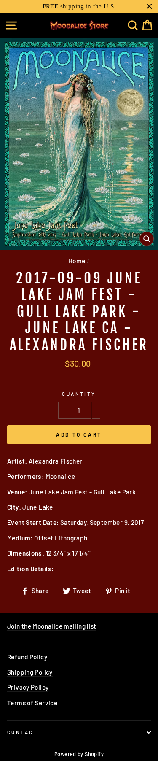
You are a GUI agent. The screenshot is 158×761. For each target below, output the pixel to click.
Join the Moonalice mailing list (51, 626)
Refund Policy (27, 657)
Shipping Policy (30, 672)
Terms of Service (32, 703)
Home (77, 260)
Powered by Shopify (79, 753)
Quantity (79, 394)
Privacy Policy (27, 687)
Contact (22, 732)
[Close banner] (149, 6)
